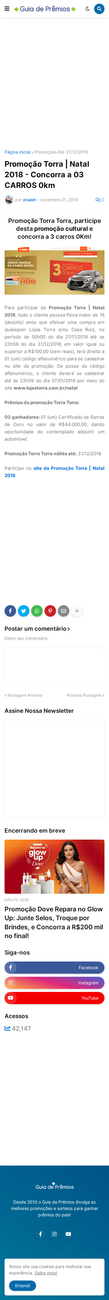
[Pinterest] (50, 611)
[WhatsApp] (37, 611)
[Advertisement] (54, 84)
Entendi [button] (22, 1285)
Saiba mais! (46, 1272)
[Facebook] (10, 611)
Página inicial (17, 152)
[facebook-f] (40, 1234)
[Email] (63, 611)
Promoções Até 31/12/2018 (61, 152)
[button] (7, 9)
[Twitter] (23, 611)
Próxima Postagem (84, 695)
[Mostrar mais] (77, 611)
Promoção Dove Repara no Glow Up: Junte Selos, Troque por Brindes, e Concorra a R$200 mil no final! (54, 922)
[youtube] (68, 1234)
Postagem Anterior (25, 695)
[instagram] (54, 1234)
